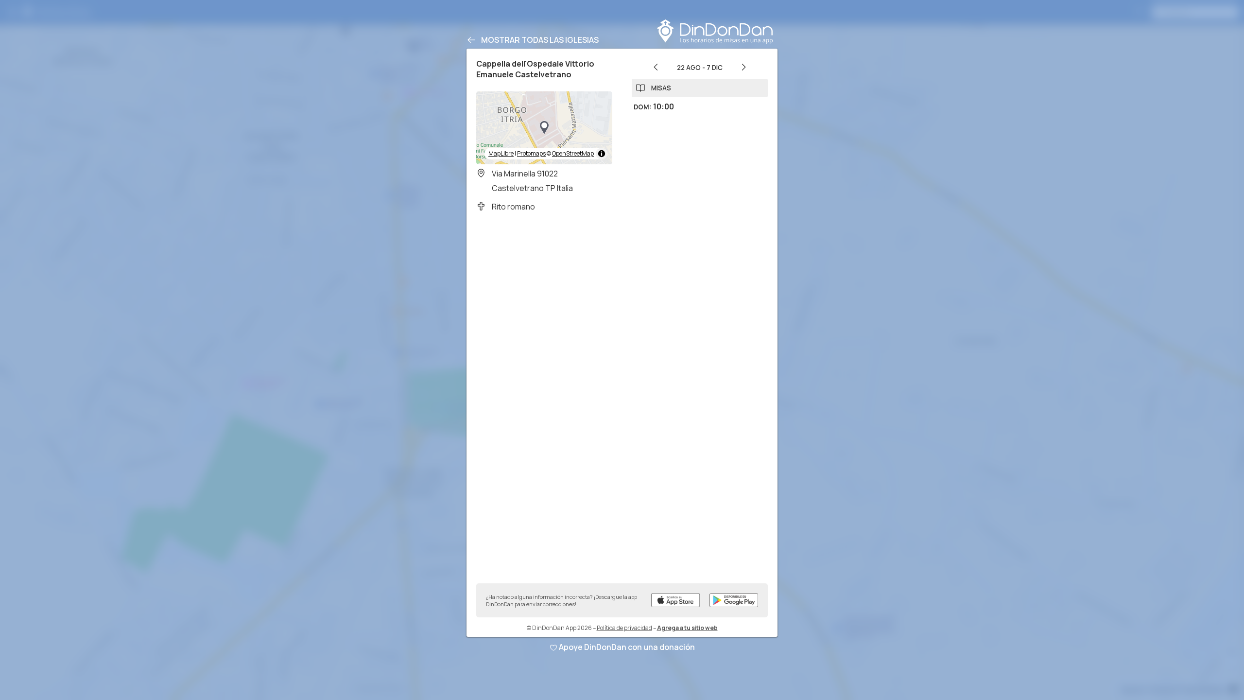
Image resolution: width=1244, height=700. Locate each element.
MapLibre (501, 153)
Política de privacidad (624, 628)
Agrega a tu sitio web (687, 628)
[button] (544, 128)
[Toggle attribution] (601, 153)
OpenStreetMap (573, 153)
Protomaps (531, 153)
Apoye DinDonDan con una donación (627, 647)
